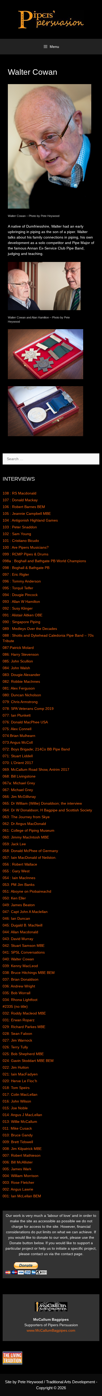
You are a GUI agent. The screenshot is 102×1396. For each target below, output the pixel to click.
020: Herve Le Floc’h (20, 1081)
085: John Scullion (18, 661)
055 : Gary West (16, 871)
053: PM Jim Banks (19, 884)
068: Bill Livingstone (19, 776)
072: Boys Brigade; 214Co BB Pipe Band (36, 749)
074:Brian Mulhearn (19, 736)
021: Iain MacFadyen (20, 1074)
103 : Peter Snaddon (20, 527)
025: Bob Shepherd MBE (23, 1054)
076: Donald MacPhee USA (25, 722)
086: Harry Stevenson (21, 654)
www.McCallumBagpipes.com (51, 1330)
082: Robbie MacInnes (21, 681)
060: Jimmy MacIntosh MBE (26, 837)
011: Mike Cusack (17, 1128)
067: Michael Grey (18, 790)
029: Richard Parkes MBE (24, 1027)
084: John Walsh (16, 668)
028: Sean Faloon (17, 1033)
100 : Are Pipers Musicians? (26, 547)
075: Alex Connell (17, 729)
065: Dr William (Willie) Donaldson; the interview (42, 803)
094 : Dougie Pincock (20, 595)
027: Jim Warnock (17, 1040)
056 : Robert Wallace (20, 864)
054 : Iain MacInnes (19, 878)
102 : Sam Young (17, 534)
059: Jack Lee (14, 844)
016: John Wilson (17, 1101)
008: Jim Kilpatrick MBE (22, 1149)
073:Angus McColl (18, 742)
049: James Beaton (19, 905)
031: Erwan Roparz (19, 1020)
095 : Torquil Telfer (18, 588)
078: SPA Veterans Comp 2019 (28, 708)
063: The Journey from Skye (26, 817)
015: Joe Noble (15, 1108)
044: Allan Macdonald (20, 932)
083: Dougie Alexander (21, 675)
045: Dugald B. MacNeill (22, 925)
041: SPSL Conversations (24, 952)
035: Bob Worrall (16, 993)
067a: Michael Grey (19, 783)
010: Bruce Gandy (18, 1135)
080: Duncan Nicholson (22, 695)
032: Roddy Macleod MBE (24, 1013)
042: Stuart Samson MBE (23, 945)
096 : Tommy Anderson (22, 581)
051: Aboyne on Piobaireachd (27, 891)
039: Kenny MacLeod (20, 966)
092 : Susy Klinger (18, 608)
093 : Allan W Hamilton (21, 601)
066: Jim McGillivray (19, 796)
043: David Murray (18, 939)
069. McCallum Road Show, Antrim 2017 (36, 769)
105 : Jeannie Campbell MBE (27, 513)
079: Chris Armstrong (20, 702)
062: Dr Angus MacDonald (24, 824)
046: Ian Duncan (16, 918)
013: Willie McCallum (20, 1121)
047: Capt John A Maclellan (25, 912)
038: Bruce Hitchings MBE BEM (29, 973)
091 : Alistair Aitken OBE (22, 615)
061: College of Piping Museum (28, 830)
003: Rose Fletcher (18, 1182)
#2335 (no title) (15, 1006)
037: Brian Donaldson (20, 979)
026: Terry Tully (15, 1047)
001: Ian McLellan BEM (22, 1196)
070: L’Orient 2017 (18, 763)
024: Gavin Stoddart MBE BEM (28, 1061)
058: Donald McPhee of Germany (30, 851)
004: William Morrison (20, 1176)
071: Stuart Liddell (18, 756)
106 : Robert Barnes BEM (24, 507)
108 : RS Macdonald (19, 493)
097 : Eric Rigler (16, 574)
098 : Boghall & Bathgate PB (26, 568)
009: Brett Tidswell (18, 1142)
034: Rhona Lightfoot (20, 1000)
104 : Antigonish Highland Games (30, 520)
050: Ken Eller (14, 898)
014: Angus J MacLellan (22, 1115)
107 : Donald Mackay (20, 500)
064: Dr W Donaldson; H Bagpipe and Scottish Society (47, 810)
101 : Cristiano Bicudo (21, 541)
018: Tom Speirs (16, 1088)
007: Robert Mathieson (22, 1155)
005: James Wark (17, 1169)
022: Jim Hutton (16, 1067)
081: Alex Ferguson (19, 688)
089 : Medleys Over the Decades (30, 629)
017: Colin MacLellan (20, 1094)
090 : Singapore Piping (21, 622)
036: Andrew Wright (19, 986)
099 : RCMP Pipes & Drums (25, 554)
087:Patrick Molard (18, 648)
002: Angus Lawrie (18, 1189)
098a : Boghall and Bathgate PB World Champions (44, 561)
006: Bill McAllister (18, 1162)
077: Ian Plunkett (17, 715)
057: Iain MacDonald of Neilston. (29, 857)
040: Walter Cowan (18, 959)
